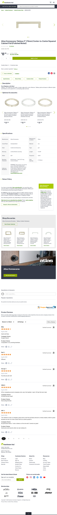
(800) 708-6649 (12, 6)
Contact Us (18, 466)
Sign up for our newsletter (7, 477)
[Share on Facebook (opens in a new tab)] (6, 347)
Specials (3, 464)
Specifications (6, 78)
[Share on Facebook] (49, 73)
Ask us (15, 69)
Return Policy (18, 78)
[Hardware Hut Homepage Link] (8, 2)
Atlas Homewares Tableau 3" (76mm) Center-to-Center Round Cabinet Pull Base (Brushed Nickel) (11, 114)
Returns (17, 470)
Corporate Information (34, 464)
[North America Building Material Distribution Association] (48, 493)
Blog (44, 458)
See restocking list (17, 187)
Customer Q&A (30, 78)
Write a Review (51, 322)
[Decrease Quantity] (2, 58)
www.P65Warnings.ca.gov (16, 173)
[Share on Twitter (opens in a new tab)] (9, 346)
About (30, 458)
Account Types (46, 462)
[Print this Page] (54, 73)
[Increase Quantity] (10, 58)
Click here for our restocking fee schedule (11, 200)
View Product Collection (10, 224)
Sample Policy (18, 464)
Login (16, 458)
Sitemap (16, 501)
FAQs (44, 468)
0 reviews (11, 46)
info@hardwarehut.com (6, 448)
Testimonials (32, 462)
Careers (31, 460)
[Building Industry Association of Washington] (20, 496)
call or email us (29, 200)
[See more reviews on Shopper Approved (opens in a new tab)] (11, 347)
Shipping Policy (18, 462)
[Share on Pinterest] (51, 73)
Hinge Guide (46, 466)
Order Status (18, 468)
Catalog (45, 460)
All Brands (3, 458)
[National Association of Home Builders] (34, 496)
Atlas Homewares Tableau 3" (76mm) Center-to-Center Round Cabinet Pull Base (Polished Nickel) (44, 114)
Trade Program (46, 464)
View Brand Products (10, 275)
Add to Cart (34, 58)
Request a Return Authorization (10, 204)
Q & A (44, 470)
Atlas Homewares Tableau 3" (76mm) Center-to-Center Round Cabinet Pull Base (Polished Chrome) (28, 114)
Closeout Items (4, 462)
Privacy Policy (4, 501)
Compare (17, 73)
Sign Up (17, 460)
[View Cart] (50, 2)
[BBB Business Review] (34, 493)
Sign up (20, 479)
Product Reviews (42, 78)
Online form (43, 192)
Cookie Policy (10, 501)
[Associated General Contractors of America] (6, 496)
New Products (4, 460)
